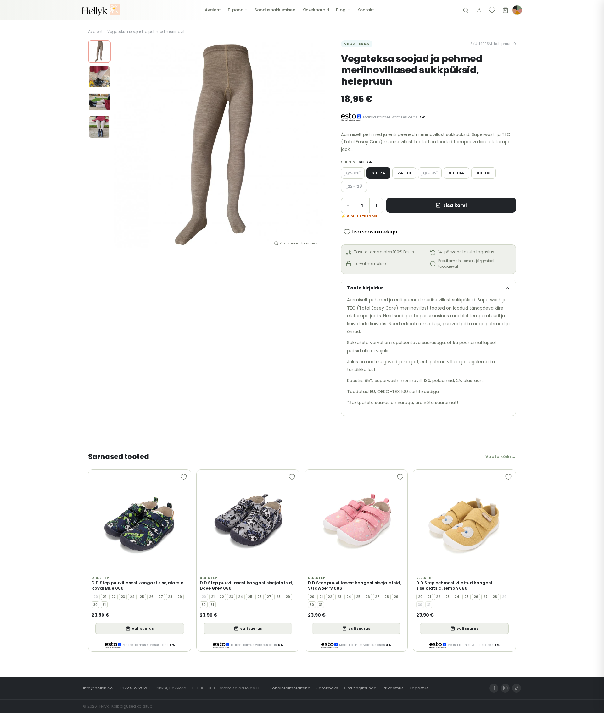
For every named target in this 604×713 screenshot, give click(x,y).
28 (170, 597)
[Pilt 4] (99, 127)
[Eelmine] (123, 145)
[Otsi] (465, 10)
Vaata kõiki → (500, 456)
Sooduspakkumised (274, 10)
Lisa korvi (455, 205)
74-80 (404, 173)
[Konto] (479, 10)
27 (161, 597)
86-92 (430, 173)
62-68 (353, 173)
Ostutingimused (360, 688)
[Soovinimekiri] (492, 10)
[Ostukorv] (505, 10)
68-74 (378, 173)
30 (95, 604)
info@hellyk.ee (98, 688)
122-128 (354, 186)
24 (132, 597)
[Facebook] (493, 688)
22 (113, 597)
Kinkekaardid (315, 10)
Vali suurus (143, 628)
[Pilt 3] (99, 101)
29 (179, 597)
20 (95, 597)
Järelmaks (327, 688)
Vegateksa (356, 43)
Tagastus (419, 688)
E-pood (235, 10)
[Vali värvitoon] (517, 10)
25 (142, 597)
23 (123, 597)
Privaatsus (393, 688)
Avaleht (213, 10)
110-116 (483, 173)
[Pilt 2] (99, 76)
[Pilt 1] (99, 51)
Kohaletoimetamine (290, 688)
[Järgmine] (315, 145)
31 (104, 604)
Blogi (341, 10)
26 (151, 597)
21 (104, 597)
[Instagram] (505, 688)
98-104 (456, 173)
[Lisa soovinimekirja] (183, 477)
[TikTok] (516, 688)
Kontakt (365, 10)
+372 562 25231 (134, 688)
